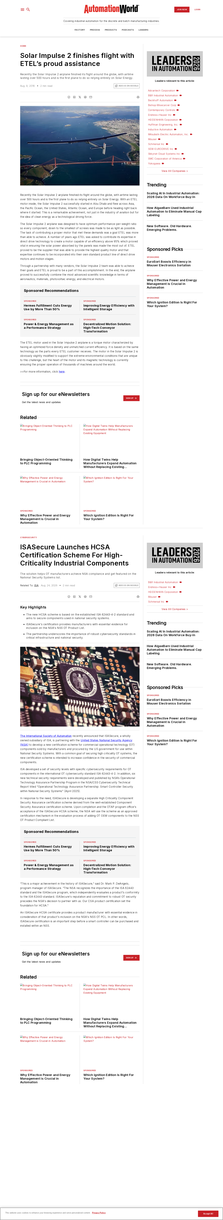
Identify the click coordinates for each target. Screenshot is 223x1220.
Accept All (208, 1214)
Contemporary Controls (161, 110)
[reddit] (85, 97)
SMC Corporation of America (165, 158)
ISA (36, 585)
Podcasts (128, 30)
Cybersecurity (28, 537)
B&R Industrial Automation (163, 95)
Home (23, 46)
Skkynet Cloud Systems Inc (164, 153)
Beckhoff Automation (160, 100)
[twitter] (79, 97)
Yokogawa (154, 163)
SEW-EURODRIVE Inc (160, 148)
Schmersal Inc (156, 144)
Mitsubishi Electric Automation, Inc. (168, 134)
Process (95, 30)
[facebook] (68, 97)
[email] (90, 97)
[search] (28, 9)
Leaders (143, 30)
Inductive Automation (160, 129)
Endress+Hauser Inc (160, 114)
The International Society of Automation (46, 735)
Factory (80, 30)
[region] (111, 1214)
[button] (22, 9)
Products (111, 30)
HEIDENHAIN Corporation (163, 119)
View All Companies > (175, 170)
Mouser (152, 139)
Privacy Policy (99, 1213)
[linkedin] (74, 97)
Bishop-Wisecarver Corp (162, 105)
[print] (138, 97)
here (62, 371)
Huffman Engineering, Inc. (163, 124)
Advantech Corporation (161, 90)
